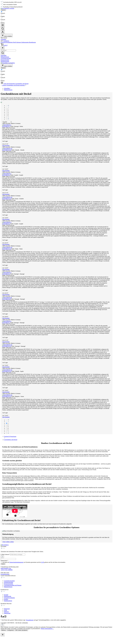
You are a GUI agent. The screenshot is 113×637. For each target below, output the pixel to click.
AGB (42, 562)
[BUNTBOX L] (6, 125)
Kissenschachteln (8, 583)
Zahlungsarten (25, 42)
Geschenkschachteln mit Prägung (12, 585)
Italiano (3, 22)
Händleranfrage (8, 600)
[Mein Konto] (3, 32)
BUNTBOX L (6, 126)
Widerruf (6, 611)
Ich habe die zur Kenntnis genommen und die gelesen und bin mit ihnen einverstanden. (34, 562)
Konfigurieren (10, 630)
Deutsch (3, 13)
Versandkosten (29, 620)
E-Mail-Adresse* (5, 554)
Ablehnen (3, 630)
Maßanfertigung (8, 586)
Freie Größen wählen (8, 541)
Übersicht (3, 42)
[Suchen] (3, 28)
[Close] (3, 48)
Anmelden (3, 39)
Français (3, 19)
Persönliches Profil (11, 42)
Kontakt (6, 594)
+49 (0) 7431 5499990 (6, 570)
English (3, 16)
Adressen (18, 42)
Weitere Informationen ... (47, 628)
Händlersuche (7, 596)
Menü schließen (8, 36)
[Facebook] (1, 617)
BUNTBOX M (6, 299)
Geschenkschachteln (9, 581)
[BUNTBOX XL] (7, 148)
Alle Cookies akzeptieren (21, 630)
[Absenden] (2, 556)
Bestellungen (32, 42)
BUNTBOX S (6, 223)
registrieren (6, 41)
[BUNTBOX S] (6, 222)
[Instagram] (5, 617)
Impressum (7, 608)
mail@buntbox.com (6, 568)
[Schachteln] (8, 63)
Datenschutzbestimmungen (16, 562)
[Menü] (3, 25)
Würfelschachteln (8, 582)
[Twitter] (3, 617)
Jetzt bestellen (6, 145)
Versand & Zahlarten (9, 597)
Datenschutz (7, 613)
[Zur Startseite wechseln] (7, 8)
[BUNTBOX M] (7, 297)
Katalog (6, 599)
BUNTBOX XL (6, 150)
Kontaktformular (5, 574)
